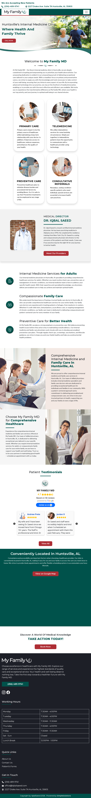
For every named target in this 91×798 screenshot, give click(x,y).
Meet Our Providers (56, 253)
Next (76, 524)
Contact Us (7, 763)
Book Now (45, 647)
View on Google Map (45, 574)
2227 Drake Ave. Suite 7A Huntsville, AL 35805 (26, 789)
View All (45, 543)
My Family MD (45, 490)
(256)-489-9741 (15, 684)
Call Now (9, 40)
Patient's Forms (9, 766)
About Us (6, 759)
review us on (44, 505)
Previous (14, 524)
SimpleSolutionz (64, 796)
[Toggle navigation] (86, 12)
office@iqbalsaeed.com (16, 786)
